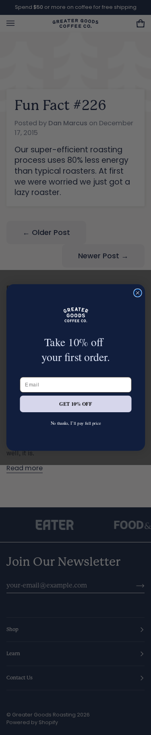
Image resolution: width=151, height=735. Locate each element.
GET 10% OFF (75, 403)
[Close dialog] (137, 293)
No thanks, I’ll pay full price (75, 423)
